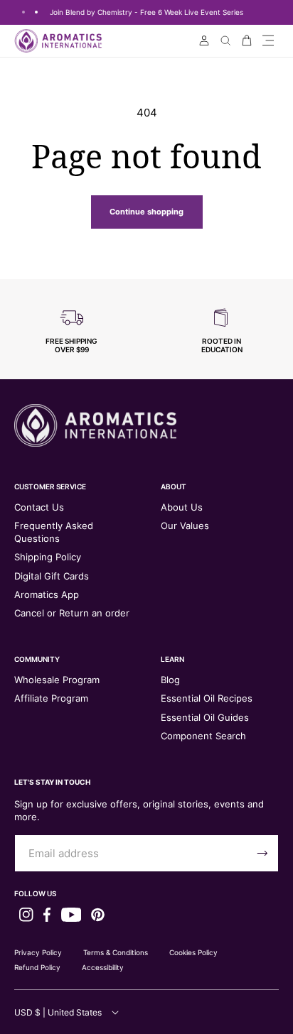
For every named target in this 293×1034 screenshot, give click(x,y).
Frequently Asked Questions (53, 532)
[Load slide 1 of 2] (23, 12)
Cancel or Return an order (71, 613)
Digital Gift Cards (51, 576)
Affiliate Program (51, 698)
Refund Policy (37, 967)
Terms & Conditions (115, 952)
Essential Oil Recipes (206, 698)
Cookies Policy (193, 952)
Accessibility (103, 967)
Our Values (185, 525)
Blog (170, 679)
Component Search (203, 735)
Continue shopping (146, 212)
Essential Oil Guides (205, 717)
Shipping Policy (47, 556)
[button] (268, 40)
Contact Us (39, 507)
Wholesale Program (57, 679)
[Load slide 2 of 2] (36, 12)
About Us (182, 507)
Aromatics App (46, 594)
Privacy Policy (38, 952)
